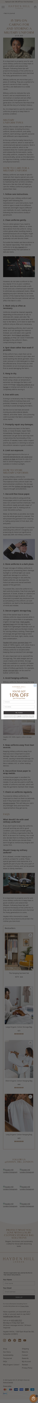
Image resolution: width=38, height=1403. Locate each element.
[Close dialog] (35, 685)
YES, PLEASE (19, 712)
